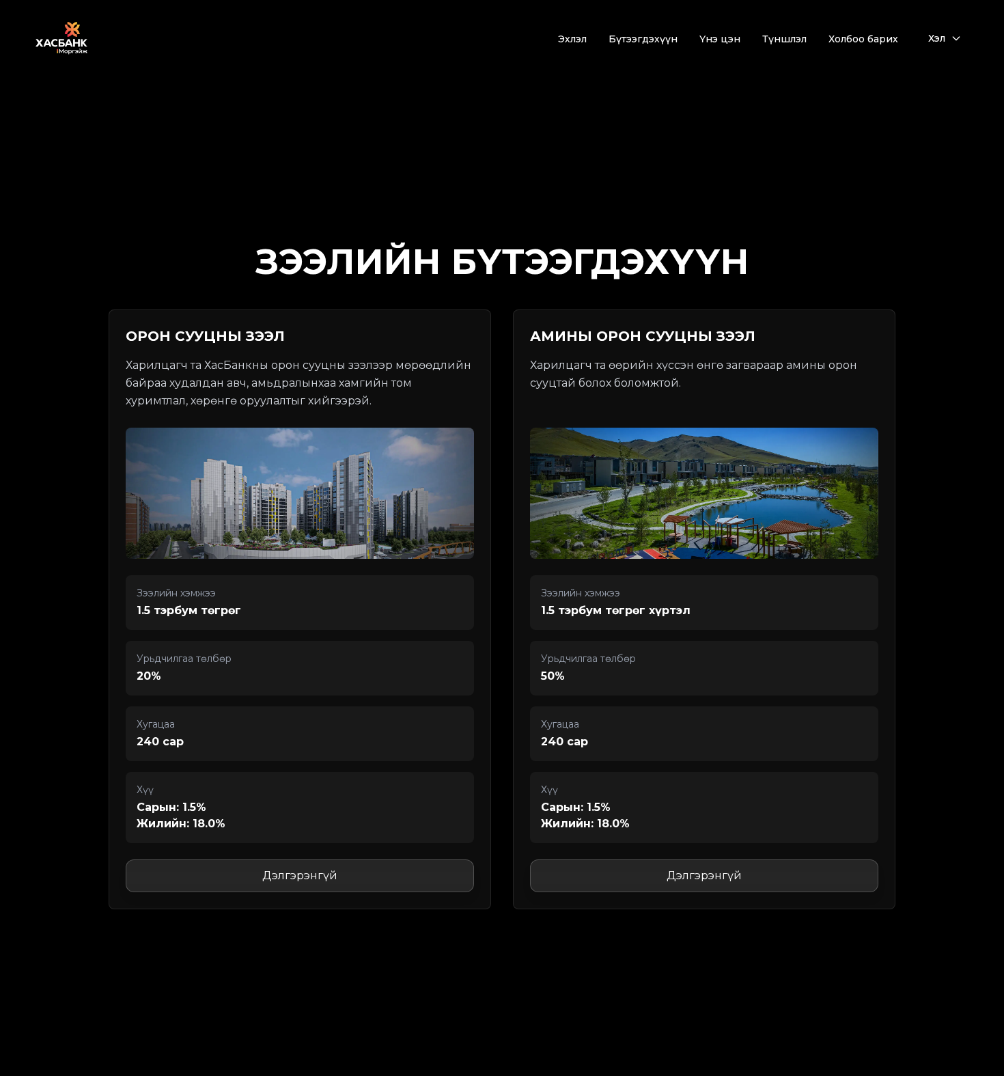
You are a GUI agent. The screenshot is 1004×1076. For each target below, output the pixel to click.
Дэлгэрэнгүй (299, 875)
